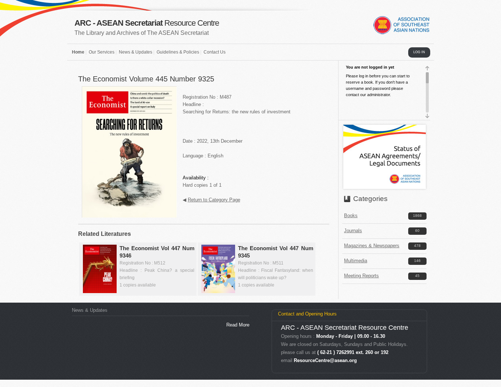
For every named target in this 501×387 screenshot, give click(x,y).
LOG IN (419, 52)
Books (351, 215)
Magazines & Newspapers (371, 245)
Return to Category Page (214, 199)
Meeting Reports (361, 275)
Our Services (101, 52)
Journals (353, 230)
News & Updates (135, 52)
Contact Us (215, 52)
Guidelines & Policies (178, 52)
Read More (237, 325)
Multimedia (355, 260)
